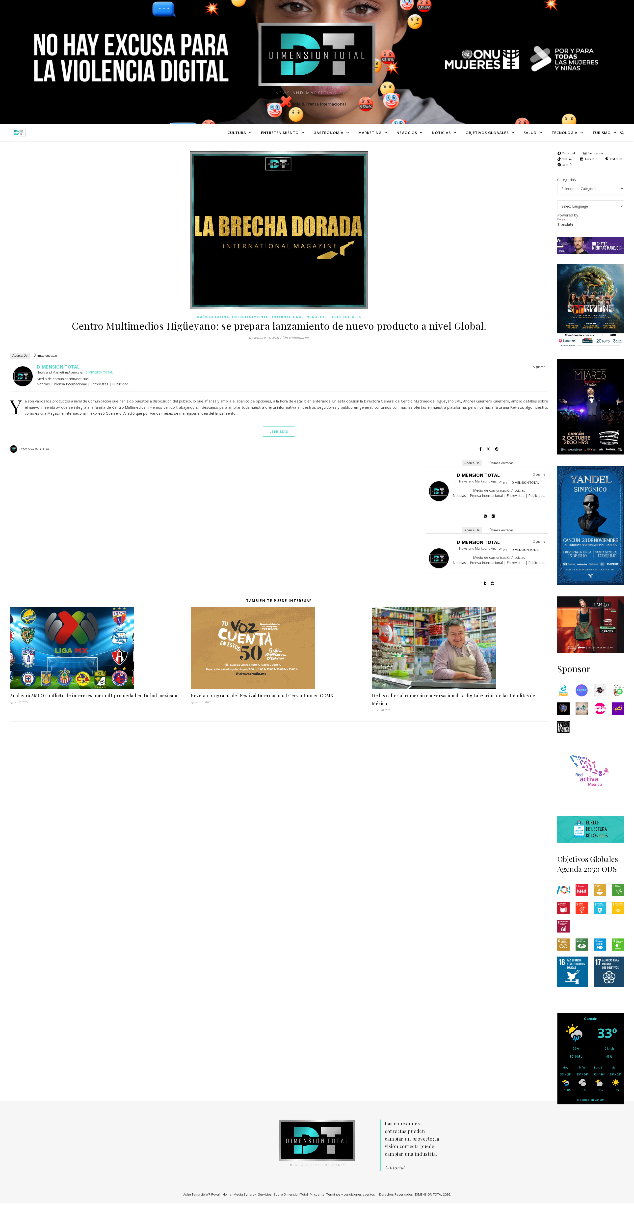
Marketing (370, 132)
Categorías (566, 179)
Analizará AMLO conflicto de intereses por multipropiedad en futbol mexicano (94, 695)
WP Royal (213, 1194)
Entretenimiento (280, 132)
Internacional (288, 317)
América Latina (213, 317)
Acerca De (19, 355)
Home (227, 1194)
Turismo (601, 132)
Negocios (406, 132)
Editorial (394, 1167)
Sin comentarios (296, 337)
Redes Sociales (345, 317)
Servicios (265, 1194)
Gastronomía (328, 132)
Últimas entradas (45, 355)
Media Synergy (245, 1194)
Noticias (441, 132)
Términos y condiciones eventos (350, 1194)
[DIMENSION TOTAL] (317, 57)
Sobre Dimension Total (291, 1194)
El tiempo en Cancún (591, 1099)
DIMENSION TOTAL (58, 367)
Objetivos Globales (487, 132)
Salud (530, 132)
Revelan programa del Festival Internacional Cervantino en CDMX (262, 695)
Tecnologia (565, 132)
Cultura (237, 132)
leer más (279, 431)
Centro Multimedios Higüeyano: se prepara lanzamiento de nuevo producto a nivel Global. (279, 325)
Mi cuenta (317, 1194)
